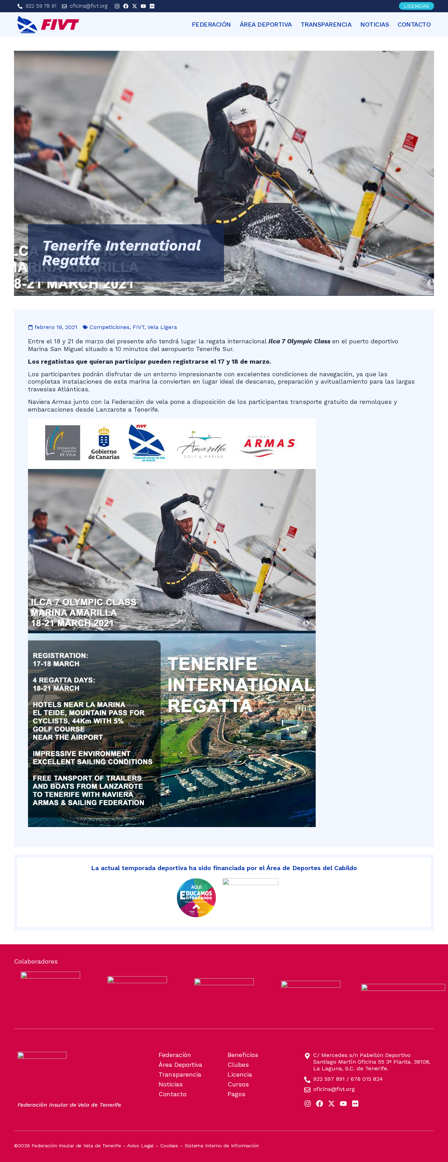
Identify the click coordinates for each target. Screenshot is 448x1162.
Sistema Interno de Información (222, 1145)
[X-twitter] (134, 6)
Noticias (374, 24)
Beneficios (242, 1055)
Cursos (238, 1084)
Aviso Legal (140, 1145)
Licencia (239, 1074)
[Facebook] (125, 6)
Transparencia (326, 24)
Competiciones (110, 327)
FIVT (139, 327)
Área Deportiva (266, 24)
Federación (211, 24)
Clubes (238, 1065)
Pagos (236, 1094)
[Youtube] (143, 6)
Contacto (414, 24)
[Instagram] (117, 6)
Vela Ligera (162, 327)
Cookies (169, 1145)
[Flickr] (152, 6)
